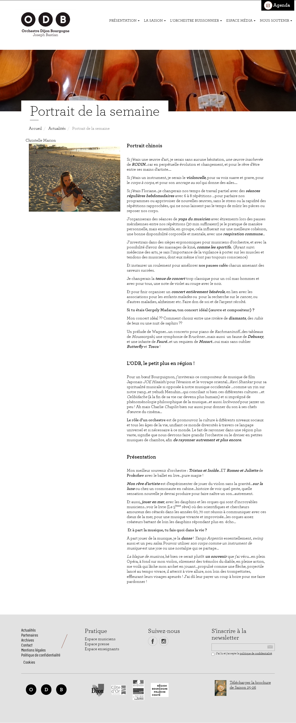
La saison (154, 20)
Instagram (163, 641)
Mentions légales (33, 650)
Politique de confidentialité (40, 655)
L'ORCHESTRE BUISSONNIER (195, 20)
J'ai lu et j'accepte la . (244, 653)
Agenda (281, 5)
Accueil (35, 128)
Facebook (152, 641)
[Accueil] (45, 25)
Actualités (57, 128)
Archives (27, 640)
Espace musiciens (100, 639)
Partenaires (29, 635)
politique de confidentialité (256, 653)
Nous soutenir (275, 20)
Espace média (239, 20)
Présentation (123, 20)
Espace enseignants (102, 649)
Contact (27, 645)
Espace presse (97, 644)
